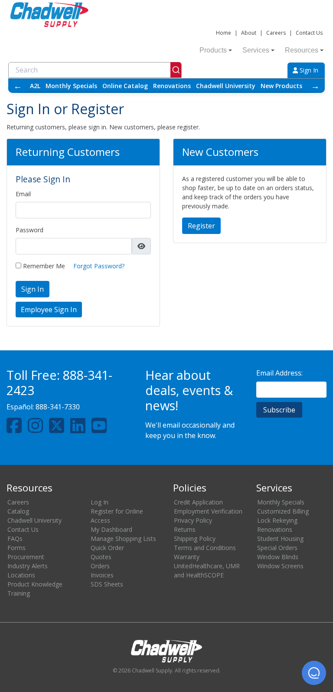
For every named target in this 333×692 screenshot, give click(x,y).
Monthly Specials (71, 86)
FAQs (15, 538)
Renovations (172, 86)
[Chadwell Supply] (49, 14)
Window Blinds (277, 557)
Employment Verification (208, 511)
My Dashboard (111, 529)
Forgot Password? (98, 266)
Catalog (18, 511)
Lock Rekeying (277, 520)
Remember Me (43, 266)
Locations (21, 575)
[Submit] (175, 70)
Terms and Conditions (205, 548)
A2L (35, 86)
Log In (99, 502)
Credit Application (198, 502)
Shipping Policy (194, 538)
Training (18, 593)
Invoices (102, 575)
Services (255, 50)
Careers (276, 32)
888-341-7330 (58, 407)
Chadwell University (225, 86)
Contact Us (309, 32)
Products (213, 50)
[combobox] (95, 70)
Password (29, 230)
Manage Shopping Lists (123, 538)
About (248, 32)
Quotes (101, 557)
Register (201, 226)
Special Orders (277, 548)
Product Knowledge (34, 584)
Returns (185, 529)
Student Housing (280, 538)
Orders (100, 566)
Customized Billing (283, 511)
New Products (281, 86)
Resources (301, 50)
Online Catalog (125, 86)
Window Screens (280, 566)
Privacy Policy (193, 520)
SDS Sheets (107, 584)
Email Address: (279, 373)
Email (23, 194)
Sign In (308, 70)
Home (223, 32)
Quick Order (107, 548)
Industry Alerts (27, 566)
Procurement (25, 557)
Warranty (186, 557)
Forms (16, 548)
